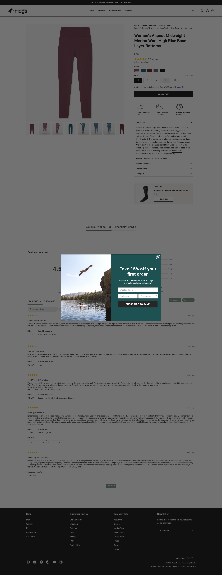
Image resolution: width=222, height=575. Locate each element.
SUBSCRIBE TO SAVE (138, 304)
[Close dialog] (158, 257)
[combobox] (148, 296)
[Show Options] (156, 296)
